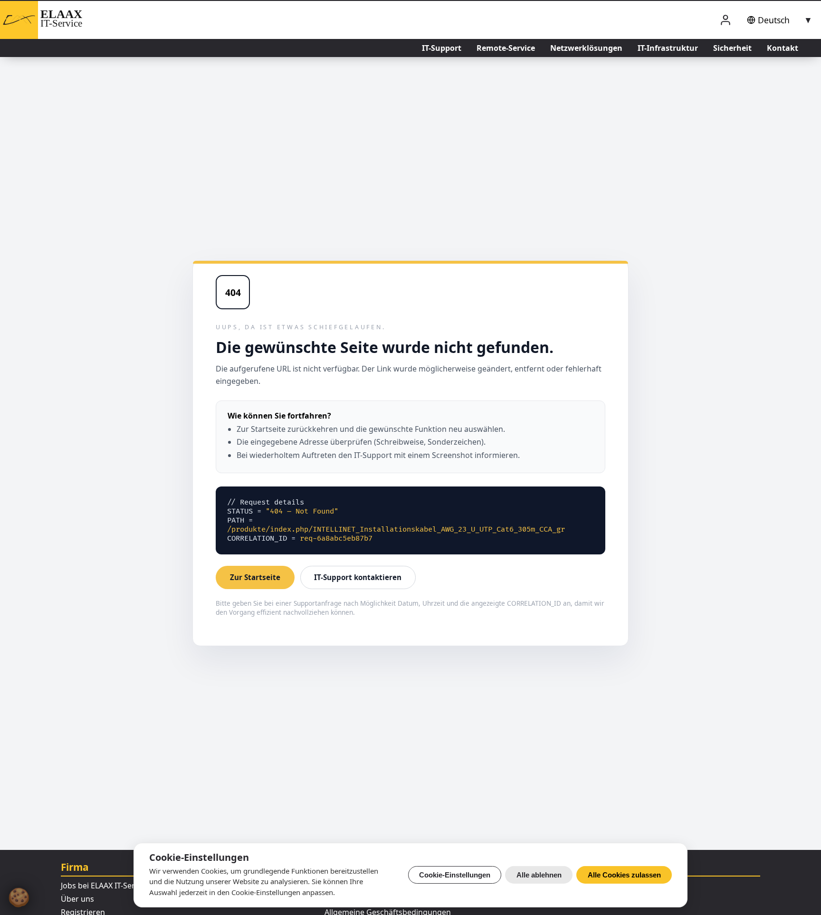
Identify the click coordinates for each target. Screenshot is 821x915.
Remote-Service (506, 48)
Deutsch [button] (774, 20)
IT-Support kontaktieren (357, 577)
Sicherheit (732, 48)
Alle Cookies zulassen (624, 875)
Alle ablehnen (539, 875)
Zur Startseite (255, 577)
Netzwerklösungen (586, 48)
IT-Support (441, 48)
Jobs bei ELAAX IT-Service (105, 885)
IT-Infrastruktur (668, 48)
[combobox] (777, 20)
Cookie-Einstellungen (454, 875)
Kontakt (782, 48)
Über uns (77, 899)
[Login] (725, 20)
